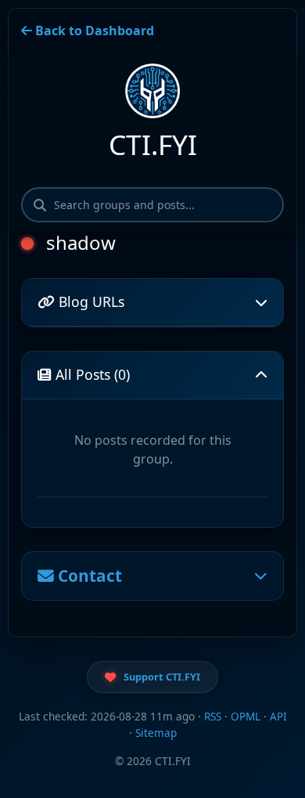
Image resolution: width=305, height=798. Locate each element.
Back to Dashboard (93, 30)
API (278, 716)
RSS (212, 716)
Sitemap (156, 732)
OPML (245, 716)
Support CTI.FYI (162, 677)
